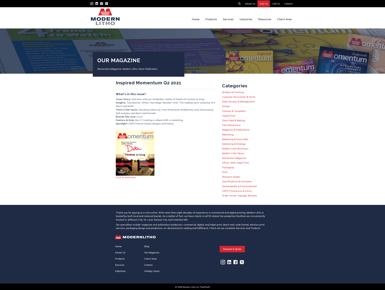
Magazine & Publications (235, 129)
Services (228, 19)
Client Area (284, 19)
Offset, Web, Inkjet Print (235, 162)
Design (226, 106)
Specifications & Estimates (237, 181)
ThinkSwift (204, 287)
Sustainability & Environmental (239, 186)
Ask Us (264, 3)
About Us (250, 3)
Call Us (276, 3)
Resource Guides (231, 176)
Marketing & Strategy (234, 143)
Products (211, 19)
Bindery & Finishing (233, 92)
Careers (288, 3)
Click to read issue (126, 177)
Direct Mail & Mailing (233, 120)
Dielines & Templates (234, 111)
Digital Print (228, 115)
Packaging (228, 167)
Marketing (227, 134)
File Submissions (231, 125)
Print (225, 172)
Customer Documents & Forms (239, 96)
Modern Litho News (233, 153)
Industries (246, 19)
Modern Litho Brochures (235, 148)
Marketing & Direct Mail (235, 139)
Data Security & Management (238, 101)
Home (195, 19)
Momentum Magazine (234, 158)
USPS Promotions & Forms (237, 190)
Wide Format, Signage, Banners (239, 195)
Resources (264, 19)
